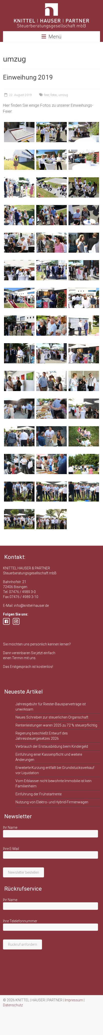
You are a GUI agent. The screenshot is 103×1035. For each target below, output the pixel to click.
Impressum (74, 1000)
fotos (53, 95)
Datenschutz (13, 1005)
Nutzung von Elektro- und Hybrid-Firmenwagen (52, 802)
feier (46, 95)
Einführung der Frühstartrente (39, 794)
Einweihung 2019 (28, 77)
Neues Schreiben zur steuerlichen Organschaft (52, 717)
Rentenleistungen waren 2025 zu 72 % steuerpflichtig (56, 725)
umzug (63, 95)
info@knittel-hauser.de (31, 606)
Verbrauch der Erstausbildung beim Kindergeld (52, 746)
